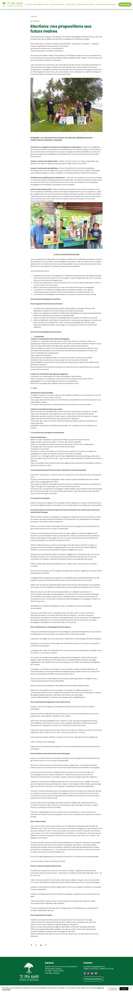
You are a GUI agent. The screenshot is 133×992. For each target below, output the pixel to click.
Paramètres (113, 989)
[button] (40, 4)
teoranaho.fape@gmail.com (94, 966)
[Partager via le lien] (46, 945)
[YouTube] (96, 973)
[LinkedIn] (92, 973)
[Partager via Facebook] (31, 945)
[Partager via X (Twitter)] (36, 945)
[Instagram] (88, 973)
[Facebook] (84, 973)
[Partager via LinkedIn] (41, 945)
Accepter (124, 989)
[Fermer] (130, 988)
